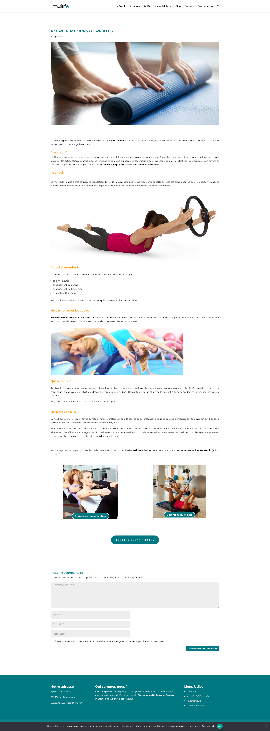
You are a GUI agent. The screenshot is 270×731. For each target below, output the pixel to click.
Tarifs (147, 6)
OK (219, 726)
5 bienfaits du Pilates (179, 514)
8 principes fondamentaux (91, 516)
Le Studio (120, 6)
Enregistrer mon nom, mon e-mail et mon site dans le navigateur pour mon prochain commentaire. (109, 641)
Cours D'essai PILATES (135, 540)
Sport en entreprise (196, 705)
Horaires (135, 6)
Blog (178, 6)
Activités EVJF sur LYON (198, 696)
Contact (189, 6)
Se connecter (205, 6)
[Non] (266, 726)
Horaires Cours (193, 701)
